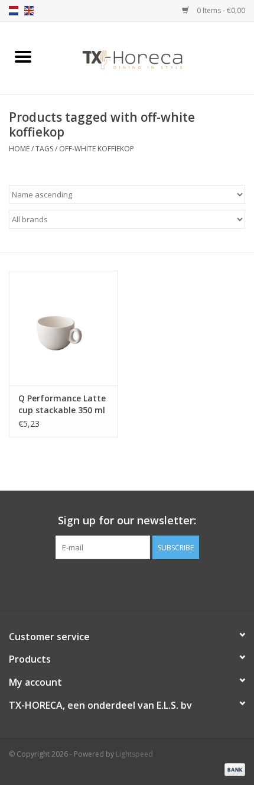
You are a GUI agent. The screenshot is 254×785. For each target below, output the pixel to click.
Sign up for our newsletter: (127, 520)
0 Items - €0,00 (220, 10)
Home (19, 149)
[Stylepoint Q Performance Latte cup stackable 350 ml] (63, 328)
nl (13, 10)
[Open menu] (23, 56)
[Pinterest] (127, 583)
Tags (44, 149)
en (29, 10)
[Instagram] (148, 583)
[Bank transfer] (232, 769)
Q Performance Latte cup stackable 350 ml (62, 404)
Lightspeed (134, 754)
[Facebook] (105, 583)
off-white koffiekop (96, 149)
